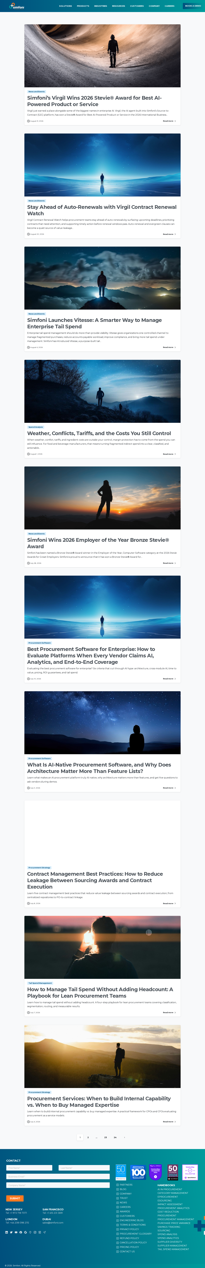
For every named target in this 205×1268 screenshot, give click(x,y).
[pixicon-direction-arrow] (44, 1232)
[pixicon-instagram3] (35, 1232)
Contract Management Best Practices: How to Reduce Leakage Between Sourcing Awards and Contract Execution (95, 880)
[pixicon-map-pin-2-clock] (30, 1232)
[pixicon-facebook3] (20, 1232)
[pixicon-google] (25, 1232)
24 (115, 1137)
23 (105, 1137)
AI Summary (178, 1266)
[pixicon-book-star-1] (39, 1232)
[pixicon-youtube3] (16, 1232)
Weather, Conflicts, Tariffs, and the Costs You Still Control (99, 433)
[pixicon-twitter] (11, 1232)
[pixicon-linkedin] (6, 1232)
